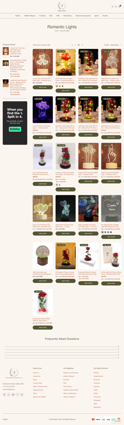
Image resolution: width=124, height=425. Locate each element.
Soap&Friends (98, 376)
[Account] (116, 6)
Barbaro (96, 373)
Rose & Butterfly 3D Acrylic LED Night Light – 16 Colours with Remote (87, 226)
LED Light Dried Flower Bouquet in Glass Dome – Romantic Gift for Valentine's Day (42, 173)
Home (56, 31)
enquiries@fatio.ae (9, 389)
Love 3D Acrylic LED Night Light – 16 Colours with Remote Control (41, 127)
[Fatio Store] (62, 6)
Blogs (35, 380)
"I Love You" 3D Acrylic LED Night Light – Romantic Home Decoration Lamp (17, 51)
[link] (105, 16)
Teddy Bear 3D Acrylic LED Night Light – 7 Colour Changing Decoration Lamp (64, 226)
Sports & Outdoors (69, 397)
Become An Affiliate (39, 397)
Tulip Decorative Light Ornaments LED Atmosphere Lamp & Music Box (42, 273)
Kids (64, 383)
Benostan (97, 380)
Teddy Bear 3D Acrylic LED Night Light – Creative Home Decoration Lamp (110, 79)
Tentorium (97, 383)
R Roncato (97, 397)
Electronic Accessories (70, 390)
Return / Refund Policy (40, 386)
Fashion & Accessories (70, 373)
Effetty (96, 393)
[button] (51, 52)
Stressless (97, 400)
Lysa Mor (96, 386)
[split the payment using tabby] (15, 123)
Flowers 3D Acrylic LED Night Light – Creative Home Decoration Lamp (88, 173)
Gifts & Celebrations (69, 393)
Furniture (66, 380)
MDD (95, 404)
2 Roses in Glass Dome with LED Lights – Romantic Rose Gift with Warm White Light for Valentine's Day (65, 173)
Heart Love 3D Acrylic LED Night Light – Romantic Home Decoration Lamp (42, 226)
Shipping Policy (38, 390)
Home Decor (67, 386)
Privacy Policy (37, 383)
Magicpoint (97, 407)
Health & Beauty (68, 376)
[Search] (112, 6)
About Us (36, 373)
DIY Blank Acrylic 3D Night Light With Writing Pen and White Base (110, 226)
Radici (96, 390)
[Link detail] (4, 394)
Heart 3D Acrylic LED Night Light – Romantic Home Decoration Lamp (110, 173)
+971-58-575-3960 (9, 386)
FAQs (35, 393)
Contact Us (36, 376)
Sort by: (106, 45)
